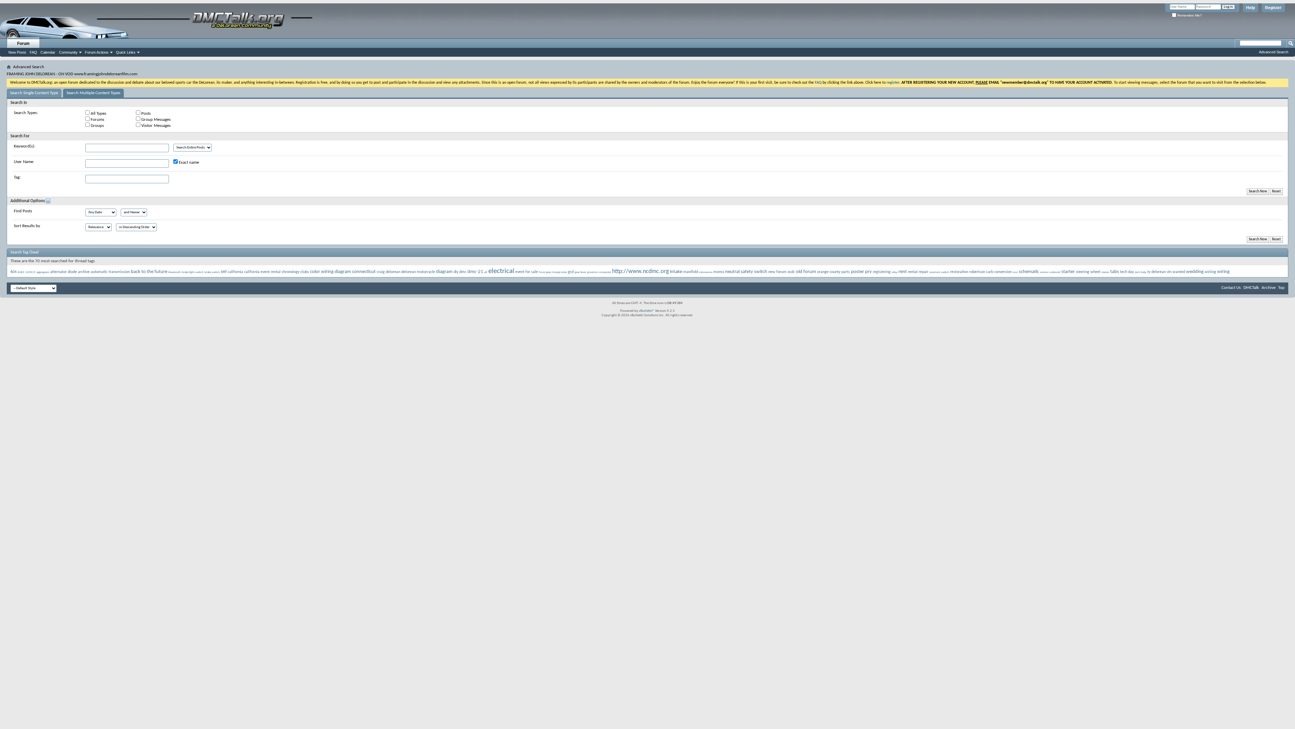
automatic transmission (110, 272)
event (519, 272)
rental (913, 272)
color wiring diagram (330, 271)
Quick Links (126, 52)
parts (845, 272)
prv (868, 271)
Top (1281, 288)
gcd (571, 272)
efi (485, 272)
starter (1068, 271)
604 (13, 272)
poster (857, 271)
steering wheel (1088, 272)
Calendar (47, 52)
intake (676, 271)
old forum (806, 271)
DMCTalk (1251, 288)
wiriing (1210, 272)
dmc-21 (475, 271)
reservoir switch (939, 272)
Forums (97, 119)
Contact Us (1231, 288)
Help (1250, 7)
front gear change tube (553, 272)
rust (1015, 272)
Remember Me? (1189, 15)
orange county (828, 272)
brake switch (212, 272)
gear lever (580, 272)
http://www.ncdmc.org (640, 271)
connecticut (364, 271)
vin (1169, 272)
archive (84, 272)
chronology (290, 272)
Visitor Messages (155, 126)
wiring (1223, 271)
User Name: (24, 162)
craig (381, 272)
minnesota (705, 272)
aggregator (42, 272)
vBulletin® (646, 311)
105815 (30, 272)
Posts (145, 113)
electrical (501, 271)
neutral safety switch (746, 271)
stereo (1105, 272)
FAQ (33, 52)
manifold (690, 272)
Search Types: (26, 113)
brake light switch (192, 272)
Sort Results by (27, 226)
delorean (393, 272)
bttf (224, 272)
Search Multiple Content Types (93, 93)
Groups (97, 126)
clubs (304, 272)
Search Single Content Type (34, 93)
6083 (21, 272)
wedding (1195, 271)
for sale (531, 272)
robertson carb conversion (990, 272)
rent (902, 271)
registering (882, 272)
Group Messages (155, 119)
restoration (959, 272)
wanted (1179, 272)
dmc (462, 272)
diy (456, 272)
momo (718, 272)
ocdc (791, 272)
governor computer (599, 272)
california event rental (262, 272)
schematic (1029, 271)
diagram (444, 271)
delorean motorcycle (418, 272)
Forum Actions (97, 52)
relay (894, 272)
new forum (777, 272)
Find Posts (23, 211)
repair (923, 272)
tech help (1140, 272)
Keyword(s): (24, 146)
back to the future (149, 271)
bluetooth (174, 272)
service (1044, 272)
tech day (1127, 272)
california (235, 272)
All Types (98, 113)
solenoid (1054, 272)
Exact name (188, 162)
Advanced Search (1273, 52)
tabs (1114, 271)
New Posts (17, 52)
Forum (23, 43)
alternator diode (63, 272)
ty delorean (1156, 272)
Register (1273, 7)
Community (68, 52)
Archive (1268, 288)
